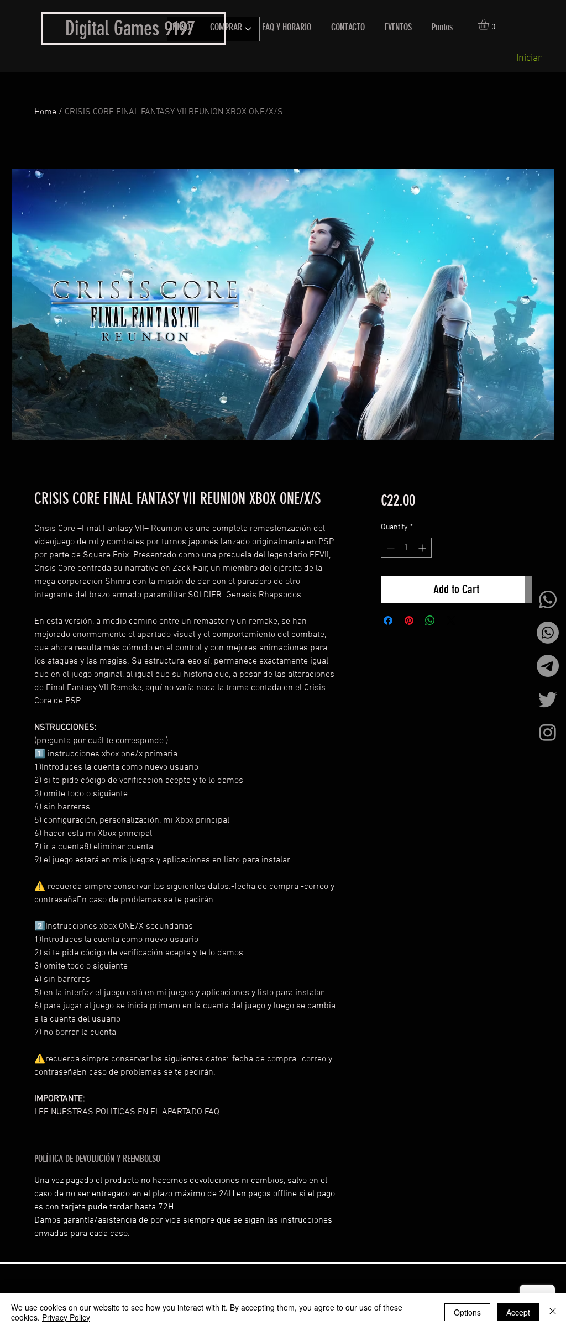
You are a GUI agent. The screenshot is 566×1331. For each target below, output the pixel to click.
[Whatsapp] (548, 599)
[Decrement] (389, 547)
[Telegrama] (548, 666)
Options (467, 1312)
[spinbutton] (406, 547)
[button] (490, 24)
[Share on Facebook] (388, 620)
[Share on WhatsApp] (430, 620)
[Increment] (423, 547)
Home (45, 112)
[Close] (552, 1312)
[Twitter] (548, 699)
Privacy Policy (66, 1317)
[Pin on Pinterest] (409, 620)
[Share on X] (451, 620)
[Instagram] (548, 732)
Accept (518, 1312)
